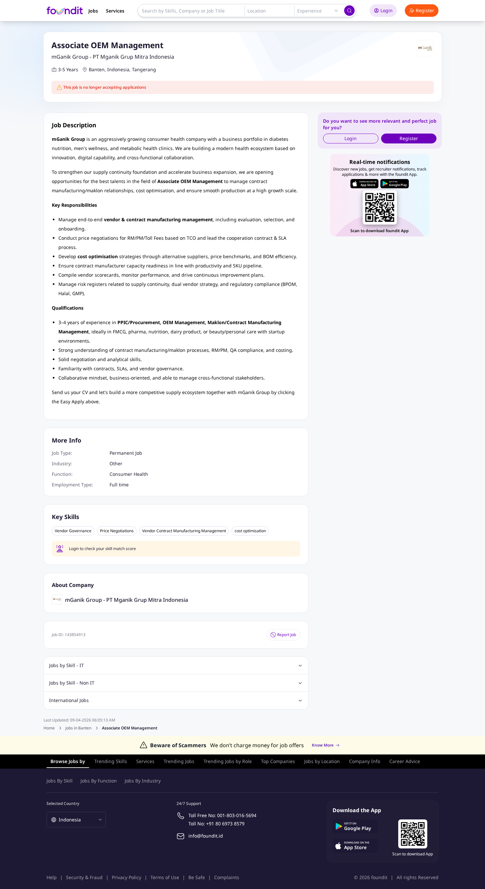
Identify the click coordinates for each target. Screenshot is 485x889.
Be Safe (196, 877)
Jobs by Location (322, 761)
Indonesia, (119, 69)
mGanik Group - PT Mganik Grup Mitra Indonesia (112, 56)
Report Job (286, 634)
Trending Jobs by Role (228, 761)
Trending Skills (110, 761)
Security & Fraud (84, 877)
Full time (119, 484)
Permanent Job (126, 453)
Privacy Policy (126, 877)
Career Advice (404, 761)
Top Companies (278, 761)
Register (425, 10)
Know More (323, 745)
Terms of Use (164, 877)
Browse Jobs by (67, 761)
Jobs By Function (99, 781)
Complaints (226, 877)
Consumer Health (129, 474)
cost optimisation (250, 531)
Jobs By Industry (143, 781)
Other (116, 463)
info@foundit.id (205, 836)
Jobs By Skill (60, 781)
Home (49, 728)
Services (115, 11)
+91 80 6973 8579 (225, 823)
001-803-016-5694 (236, 815)
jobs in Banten (78, 728)
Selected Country (63, 803)
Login (386, 10)
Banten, (97, 69)
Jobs (93, 11)
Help (52, 877)
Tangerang (144, 69)
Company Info (364, 761)
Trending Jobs (179, 761)
